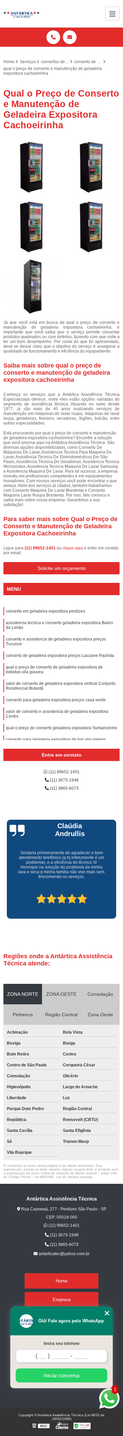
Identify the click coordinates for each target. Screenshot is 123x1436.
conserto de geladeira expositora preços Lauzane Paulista (60, 655)
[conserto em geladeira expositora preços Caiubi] (91, 167)
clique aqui (73, 548)
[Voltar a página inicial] (21, 13)
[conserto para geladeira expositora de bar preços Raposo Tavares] (31, 227)
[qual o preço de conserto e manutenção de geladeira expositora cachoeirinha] (31, 287)
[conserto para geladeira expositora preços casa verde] (31, 167)
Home (61, 1280)
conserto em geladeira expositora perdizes (45, 611)
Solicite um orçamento (62, 568)
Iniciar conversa (61, 1375)
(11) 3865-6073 (64, 788)
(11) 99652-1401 (41, 548)
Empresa (61, 1299)
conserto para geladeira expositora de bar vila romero (56, 739)
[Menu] (112, 14)
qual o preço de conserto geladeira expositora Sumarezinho (61, 728)
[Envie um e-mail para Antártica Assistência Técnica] (70, 37)
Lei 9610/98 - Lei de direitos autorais (63, 1177)
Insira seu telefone (62, 1343)
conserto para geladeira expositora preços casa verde (56, 700)
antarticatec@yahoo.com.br (64, 1253)
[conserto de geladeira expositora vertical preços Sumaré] (91, 227)
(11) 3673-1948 (64, 780)
